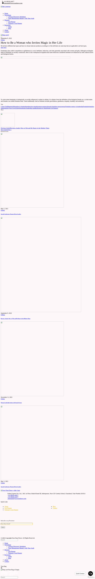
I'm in (2, 527)
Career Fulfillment (6, 106)
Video (10, 27)
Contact (6, 32)
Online (3, 40)
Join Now (3, 47)
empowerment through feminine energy (49, 106)
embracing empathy (32, 106)
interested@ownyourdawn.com (13, 3)
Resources (7, 25)
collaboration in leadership (19, 106)
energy (63, 106)
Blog (9, 28)
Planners (6, 20)
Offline (3, 315)
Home (6, 13)
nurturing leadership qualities (28, 108)
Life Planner (11, 22)
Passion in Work (42, 108)
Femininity (86, 106)
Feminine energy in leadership (74, 106)
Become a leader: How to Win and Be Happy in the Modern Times (15, 318)
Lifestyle (17, 108)
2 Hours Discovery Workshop (17, 17)
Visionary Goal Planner (15, 23)
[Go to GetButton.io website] (91, 577)
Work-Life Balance (52, 108)
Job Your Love (11, 108)
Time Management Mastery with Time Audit (21, 18)
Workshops (7, 15)
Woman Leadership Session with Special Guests (11, 402)
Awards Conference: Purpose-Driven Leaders (11, 214)
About (6, 30)
